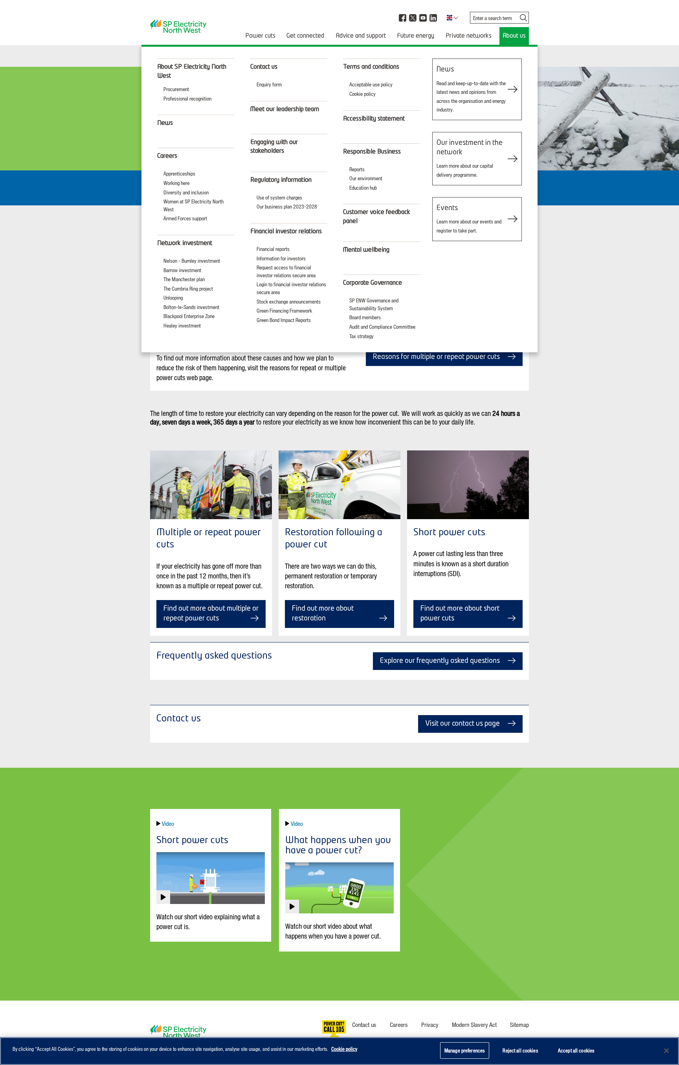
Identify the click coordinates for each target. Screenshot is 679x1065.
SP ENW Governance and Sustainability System (373, 304)
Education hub (363, 187)
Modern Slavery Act (474, 1024)
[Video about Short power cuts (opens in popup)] (210, 878)
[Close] (666, 1050)
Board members (365, 317)
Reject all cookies (520, 1050)
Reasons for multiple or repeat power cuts (436, 356)
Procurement (176, 89)
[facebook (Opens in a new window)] (402, 18)
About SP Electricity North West (191, 71)
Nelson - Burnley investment (191, 260)
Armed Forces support (185, 218)
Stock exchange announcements (289, 301)
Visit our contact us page (462, 723)
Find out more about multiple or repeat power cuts (211, 613)
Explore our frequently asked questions (440, 660)
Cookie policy (362, 93)
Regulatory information (281, 180)
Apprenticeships (179, 173)
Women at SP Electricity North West (193, 205)
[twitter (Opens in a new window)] (413, 18)
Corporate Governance (372, 283)
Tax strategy (361, 336)
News (165, 123)
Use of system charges (279, 197)
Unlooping (173, 297)
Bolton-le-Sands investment (191, 307)
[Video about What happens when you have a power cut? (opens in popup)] (339, 887)
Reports (357, 169)
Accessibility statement (374, 119)
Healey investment (182, 325)
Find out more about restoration (323, 613)
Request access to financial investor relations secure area (286, 271)
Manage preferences (464, 1050)
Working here (176, 182)
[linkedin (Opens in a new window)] (433, 18)
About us (514, 36)
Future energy (415, 36)
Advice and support (361, 36)
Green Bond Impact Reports (284, 320)
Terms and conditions (371, 67)
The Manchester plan (184, 279)
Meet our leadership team (284, 109)
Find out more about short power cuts (459, 613)
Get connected (305, 36)
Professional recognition (187, 98)
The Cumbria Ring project (188, 288)
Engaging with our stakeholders (274, 146)
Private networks (469, 36)
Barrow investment (182, 270)
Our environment (365, 178)
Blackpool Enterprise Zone (189, 316)
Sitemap (519, 1024)
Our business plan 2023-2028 (287, 206)
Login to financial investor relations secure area (291, 288)
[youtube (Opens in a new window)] (423, 18)
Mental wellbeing (366, 250)
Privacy (430, 1024)
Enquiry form (269, 84)
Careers (167, 156)
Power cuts (260, 36)
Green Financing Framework (284, 310)
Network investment (184, 243)
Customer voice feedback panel (376, 216)
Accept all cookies (576, 1050)
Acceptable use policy (371, 84)
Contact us (263, 67)
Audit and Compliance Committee (382, 326)
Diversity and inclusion (186, 192)
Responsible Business (372, 152)
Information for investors (281, 258)
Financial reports (273, 248)
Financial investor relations (286, 232)
